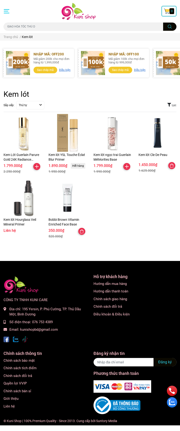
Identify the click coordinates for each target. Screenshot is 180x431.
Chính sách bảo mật (19, 360)
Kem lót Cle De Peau (153, 155)
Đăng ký (165, 362)
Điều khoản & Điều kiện (112, 314)
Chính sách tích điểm (20, 368)
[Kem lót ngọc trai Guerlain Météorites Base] (112, 133)
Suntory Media (106, 421)
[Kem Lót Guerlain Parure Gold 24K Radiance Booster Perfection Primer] (22, 133)
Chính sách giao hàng (110, 299)
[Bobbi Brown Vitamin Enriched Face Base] (67, 198)
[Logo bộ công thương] (117, 405)
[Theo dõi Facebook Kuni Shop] (6, 339)
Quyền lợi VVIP (15, 383)
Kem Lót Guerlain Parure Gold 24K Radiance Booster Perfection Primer (22, 159)
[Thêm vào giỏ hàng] (36, 166)
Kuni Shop (14, 421)
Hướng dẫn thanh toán (111, 291)
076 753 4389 (42, 322)
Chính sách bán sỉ (17, 391)
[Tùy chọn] (171, 165)
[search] (169, 27)
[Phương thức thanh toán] (122, 386)
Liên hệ (9, 406)
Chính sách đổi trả (108, 306)
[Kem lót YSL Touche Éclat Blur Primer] (67, 133)
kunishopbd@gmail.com (39, 329)
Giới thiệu (11, 398)
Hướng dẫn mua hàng (110, 284)
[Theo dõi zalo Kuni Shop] (16, 339)
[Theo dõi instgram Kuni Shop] (25, 339)
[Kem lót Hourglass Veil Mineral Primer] (22, 198)
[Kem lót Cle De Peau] (157, 133)
